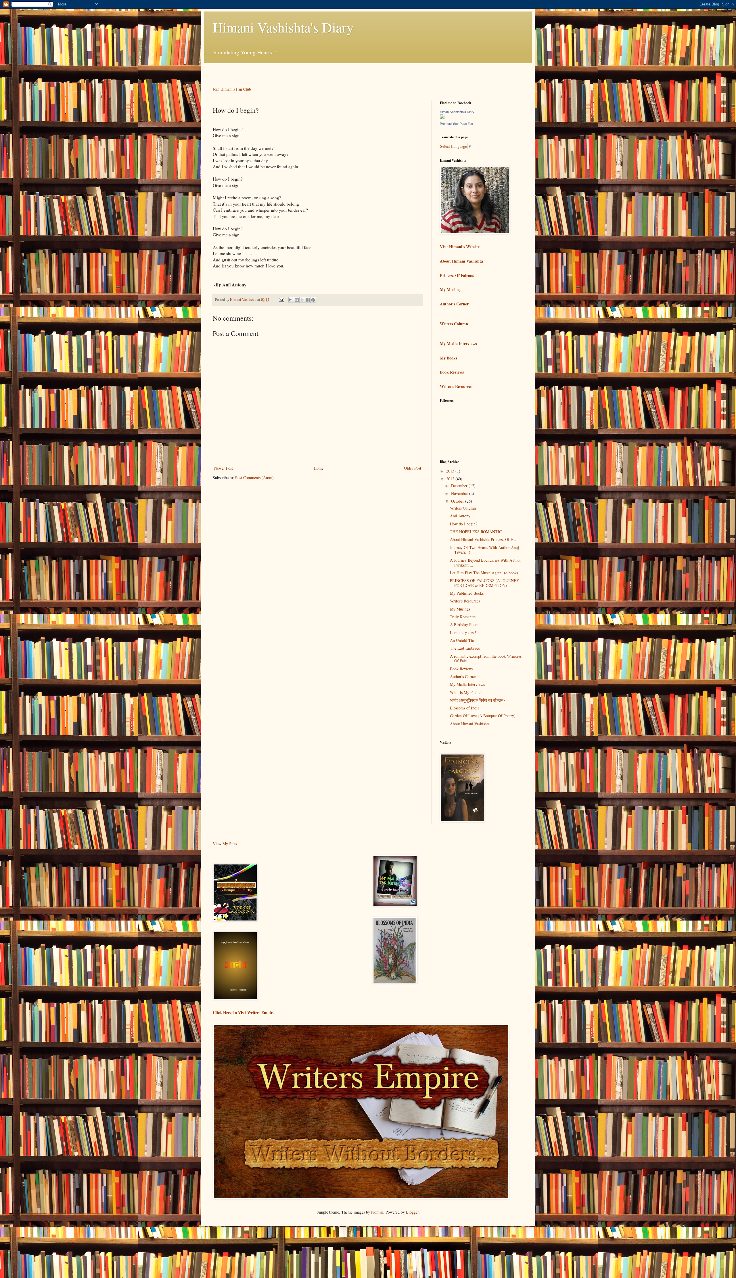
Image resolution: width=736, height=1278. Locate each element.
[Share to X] (302, 300)
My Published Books (467, 593)
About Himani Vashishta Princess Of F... (483, 539)
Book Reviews (452, 372)
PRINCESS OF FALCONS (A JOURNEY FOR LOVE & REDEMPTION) (484, 583)
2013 (450, 471)
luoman (377, 1212)
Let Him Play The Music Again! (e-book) (484, 572)
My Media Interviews (458, 343)
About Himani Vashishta (461, 261)
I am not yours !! (464, 632)
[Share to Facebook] (307, 300)
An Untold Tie (462, 640)
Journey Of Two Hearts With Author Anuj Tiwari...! (484, 550)
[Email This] (291, 300)
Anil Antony (460, 516)
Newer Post (223, 468)
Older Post (412, 468)
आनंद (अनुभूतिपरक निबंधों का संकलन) (477, 700)
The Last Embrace (465, 648)
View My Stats (225, 843)
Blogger (412, 1212)
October (458, 501)
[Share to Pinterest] (313, 300)
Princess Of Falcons (457, 275)
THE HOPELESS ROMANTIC (476, 531)
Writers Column (454, 324)
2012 (450, 478)
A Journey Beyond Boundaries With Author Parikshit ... (485, 562)
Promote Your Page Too (456, 123)
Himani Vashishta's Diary (283, 27)
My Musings (450, 289)
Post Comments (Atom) (254, 477)
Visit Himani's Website (460, 247)
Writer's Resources (456, 386)
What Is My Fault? (465, 692)
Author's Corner (454, 304)
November (460, 493)
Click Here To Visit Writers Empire (243, 1012)
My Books (448, 358)
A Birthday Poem (464, 624)
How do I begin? (463, 524)
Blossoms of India (464, 708)
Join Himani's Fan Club (232, 89)
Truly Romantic (463, 616)
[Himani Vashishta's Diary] (442, 117)
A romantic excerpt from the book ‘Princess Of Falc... (486, 658)
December (460, 485)
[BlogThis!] (297, 300)
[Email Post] (281, 299)
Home (318, 468)
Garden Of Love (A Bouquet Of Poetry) (482, 715)
